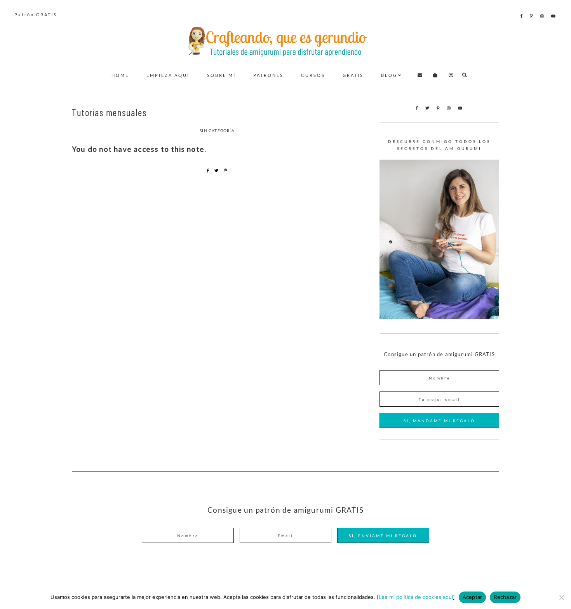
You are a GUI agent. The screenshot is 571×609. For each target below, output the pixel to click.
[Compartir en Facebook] (208, 170)
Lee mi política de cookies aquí (416, 597)
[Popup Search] (464, 75)
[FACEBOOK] (522, 16)
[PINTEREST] (532, 16)
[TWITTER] (427, 108)
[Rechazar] (561, 597)
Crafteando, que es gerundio (285, 41)
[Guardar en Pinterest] (226, 170)
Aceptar (472, 597)
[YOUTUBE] (554, 16)
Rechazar (505, 597)
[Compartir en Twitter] (216, 170)
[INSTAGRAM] (542, 16)
